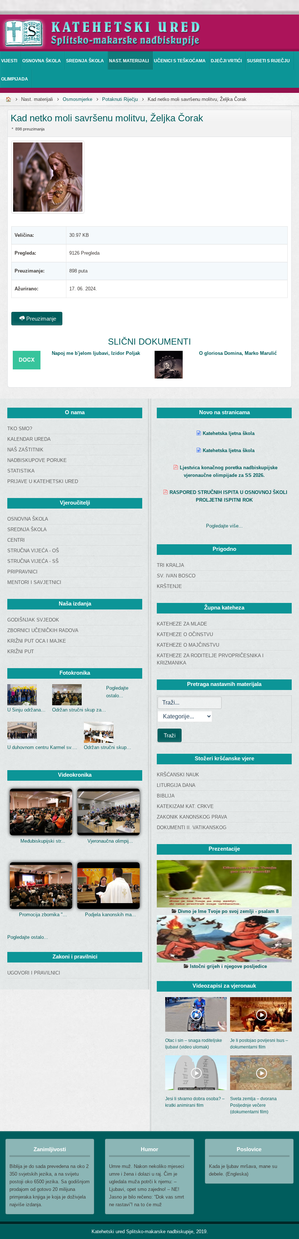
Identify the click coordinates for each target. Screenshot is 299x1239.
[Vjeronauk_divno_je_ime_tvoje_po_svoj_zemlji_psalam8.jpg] (224, 883)
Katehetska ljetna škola (229, 433)
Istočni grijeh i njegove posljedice (228, 966)
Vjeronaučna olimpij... (110, 841)
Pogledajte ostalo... (27, 937)
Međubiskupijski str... (42, 841)
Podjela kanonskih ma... (110, 914)
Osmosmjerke (77, 99)
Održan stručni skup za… (79, 710)
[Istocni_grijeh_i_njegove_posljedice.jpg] (224, 938)
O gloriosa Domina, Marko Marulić (238, 353)
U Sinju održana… (26, 710)
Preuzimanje (40, 318)
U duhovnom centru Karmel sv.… (42, 747)
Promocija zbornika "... (43, 914)
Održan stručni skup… (107, 747)
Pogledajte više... (224, 526)
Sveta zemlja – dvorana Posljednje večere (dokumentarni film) (253, 1105)
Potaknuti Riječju (120, 99)
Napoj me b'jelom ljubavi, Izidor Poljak (96, 353)
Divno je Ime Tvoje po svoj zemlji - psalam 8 (228, 911)
